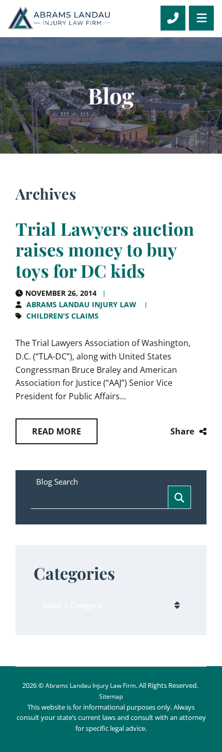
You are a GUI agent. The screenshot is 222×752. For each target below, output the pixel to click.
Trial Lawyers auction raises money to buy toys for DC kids (104, 250)
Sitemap (111, 696)
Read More (56, 431)
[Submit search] (179, 497)
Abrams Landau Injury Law (81, 304)
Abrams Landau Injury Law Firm (90, 685)
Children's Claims (62, 316)
